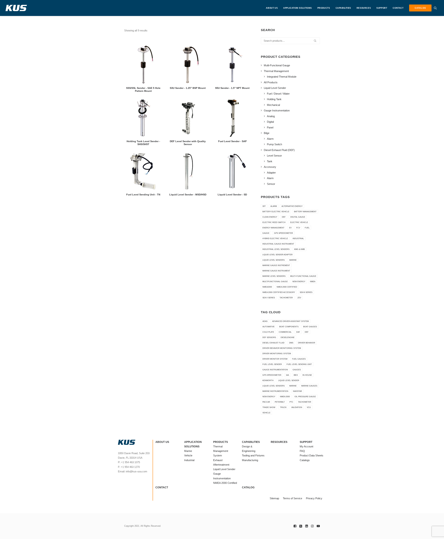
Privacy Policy (314, 498)
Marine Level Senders (273, 276)
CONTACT (398, 8)
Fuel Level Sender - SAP (232, 141)
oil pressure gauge (305, 396)
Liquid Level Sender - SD (232, 194)
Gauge (265, 233)
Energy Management (273, 228)
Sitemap (274, 498)
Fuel (307, 228)
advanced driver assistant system (290, 321)
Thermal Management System (220, 451)
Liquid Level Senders (273, 260)
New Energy (298, 281)
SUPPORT (381, 8)
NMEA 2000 (285, 396)
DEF (284, 217)
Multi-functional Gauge (303, 276)
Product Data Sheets (311, 455)
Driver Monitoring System (276, 353)
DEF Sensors (269, 337)
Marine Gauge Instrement (276, 265)
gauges (297, 370)
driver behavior (306, 343)
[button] (436, 8)
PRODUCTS (323, 8)
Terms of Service (292, 498)
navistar (297, 391)
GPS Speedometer (283, 233)
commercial (285, 332)
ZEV (299, 298)
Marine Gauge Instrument (276, 271)
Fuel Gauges (299, 359)
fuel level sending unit (299, 364)
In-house (307, 375)
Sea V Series (268, 298)
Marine (293, 260)
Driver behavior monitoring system (281, 348)
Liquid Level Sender (288, 380)
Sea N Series (306, 292)
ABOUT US (272, 8)
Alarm (273, 206)
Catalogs (305, 460)
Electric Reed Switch (273, 222)
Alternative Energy (291, 206)
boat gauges (310, 327)
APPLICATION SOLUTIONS (297, 8)
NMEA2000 (267, 287)
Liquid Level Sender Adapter (277, 255)
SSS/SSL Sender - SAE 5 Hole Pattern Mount (143, 89)
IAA (287, 375)
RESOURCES (364, 8)
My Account (306, 446)
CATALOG (248, 487)
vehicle (266, 413)
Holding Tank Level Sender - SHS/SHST (143, 143)
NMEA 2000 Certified (287, 287)
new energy (268, 396)
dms (291, 343)
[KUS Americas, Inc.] (16, 8)
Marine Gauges (309, 386)
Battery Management (305, 211)
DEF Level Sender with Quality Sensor (188, 143)
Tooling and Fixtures (253, 455)
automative (268, 327)
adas (264, 321)
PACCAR (266, 402)
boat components (288, 327)
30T (264, 206)
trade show (268, 407)
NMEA (312, 281)
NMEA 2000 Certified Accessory (278, 292)
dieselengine (287, 337)
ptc (291, 402)
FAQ (302, 450)
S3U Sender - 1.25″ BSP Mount (188, 88)
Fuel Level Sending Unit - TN (143, 194)
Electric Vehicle (299, 222)
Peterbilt (280, 402)
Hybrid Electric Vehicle (275, 238)
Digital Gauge (297, 217)
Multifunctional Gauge (275, 281)
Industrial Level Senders (275, 249)
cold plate (268, 332)
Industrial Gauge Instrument (278, 244)
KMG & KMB (299, 249)
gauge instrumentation (275, 370)
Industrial (298, 238)
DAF (298, 332)
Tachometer (286, 298)
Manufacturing (250, 460)
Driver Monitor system (274, 359)
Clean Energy (269, 217)
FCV (298, 228)
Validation (296, 407)
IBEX (296, 375)
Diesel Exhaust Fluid (273, 343)
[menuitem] (271, 8)
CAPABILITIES (343, 8)
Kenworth (268, 380)
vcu (309, 407)
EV (290, 228)
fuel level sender (272, 364)
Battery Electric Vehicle (275, 211)
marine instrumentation (275, 391)
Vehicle (188, 455)
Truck (283, 407)
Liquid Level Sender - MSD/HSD (187, 194)
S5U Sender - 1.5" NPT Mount (232, 88)
